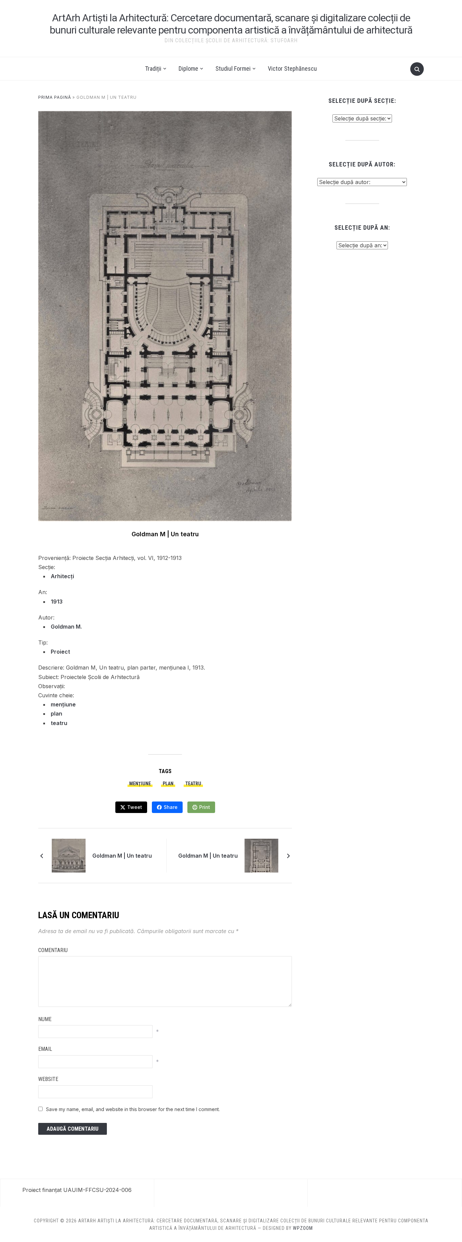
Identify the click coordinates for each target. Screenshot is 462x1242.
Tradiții (153, 68)
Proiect (60, 651)
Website (48, 1079)
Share (171, 807)
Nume (44, 1019)
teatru (59, 723)
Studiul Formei (233, 68)
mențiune (63, 704)
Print (204, 807)
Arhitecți (62, 576)
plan (56, 713)
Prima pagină (54, 97)
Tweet (134, 807)
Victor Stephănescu (292, 68)
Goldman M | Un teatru (122, 855)
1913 (57, 601)
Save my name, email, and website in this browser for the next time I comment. (133, 1109)
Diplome (188, 68)
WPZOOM (303, 1228)
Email (45, 1049)
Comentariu (53, 950)
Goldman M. (66, 626)
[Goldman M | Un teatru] (69, 855)
